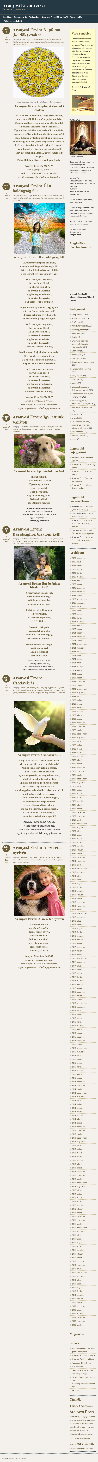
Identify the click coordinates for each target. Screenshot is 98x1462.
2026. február (77, 580)
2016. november (78, 995)
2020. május (77, 838)
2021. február (77, 805)
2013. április (77, 1156)
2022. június (77, 745)
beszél (25, 860)
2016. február (77, 1029)
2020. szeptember (79, 823)
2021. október (77, 775)
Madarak (75, 379)
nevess (26, 42)
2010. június (77, 1283)
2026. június (77, 565)
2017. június (77, 969)
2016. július (76, 1010)
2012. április (77, 1201)
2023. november (78, 681)
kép (36, 429)
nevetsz (20, 198)
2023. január (77, 718)
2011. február (77, 1253)
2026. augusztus (78, 558)
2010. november (78, 1265)
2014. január (77, 1122)
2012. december (78, 1171)
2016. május (77, 1018)
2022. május (77, 748)
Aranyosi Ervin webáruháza (83, 1355)
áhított (35, 195)
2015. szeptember (79, 1048)
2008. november (78, 1321)
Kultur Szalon (77, 1366)
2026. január (77, 584)
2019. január (77, 898)
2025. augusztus (78, 602)
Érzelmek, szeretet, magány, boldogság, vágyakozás (38, 687)
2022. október (77, 730)
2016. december (78, 991)
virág (71, 1449)
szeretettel (83, 1435)
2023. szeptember (79, 689)
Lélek (76, 1426)
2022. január (77, 763)
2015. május (77, 1063)
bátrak (43, 39)
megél (15, 198)
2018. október (77, 909)
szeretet (24, 692)
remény (76, 1430)
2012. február (77, 1208)
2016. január (77, 1033)
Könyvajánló (77, 375)
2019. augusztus (78, 872)
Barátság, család (79, 329)
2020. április (77, 842)
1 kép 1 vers (24, 427)
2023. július (76, 696)
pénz (92, 1427)
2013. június (77, 1149)
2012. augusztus (78, 1186)
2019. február (77, 894)
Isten (78, 1423)
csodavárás (36, 690)
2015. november (78, 1040)
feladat (48, 39)
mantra (22, 39)
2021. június (77, 789)
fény (84, 1420)
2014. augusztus (78, 1096)
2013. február (77, 1164)
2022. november (78, 726)
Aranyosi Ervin (35, 39)
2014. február (77, 1119)
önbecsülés (39, 42)
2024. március (78, 666)
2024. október (77, 640)
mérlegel (42, 429)
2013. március (78, 1160)
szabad (82, 1430)
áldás (45, 427)
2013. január (77, 1167)
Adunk (59, 857)
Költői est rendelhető (13, 20)
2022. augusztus (78, 737)
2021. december (78, 767)
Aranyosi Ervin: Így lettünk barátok (38, 419)
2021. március (78, 801)
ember (73, 1420)
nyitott (32, 42)
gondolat (92, 1420)
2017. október (77, 954)
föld (88, 1420)
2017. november (78, 950)
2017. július (76, 965)
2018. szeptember (79, 913)
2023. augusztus (78, 692)
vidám (86, 1444)
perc (19, 692)
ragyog (54, 541)
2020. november (78, 816)
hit (70, 1424)
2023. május (77, 703)
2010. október (77, 1268)
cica (88, 1417)
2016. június (77, 1014)
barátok (15, 429)
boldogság (27, 690)
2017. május (77, 973)
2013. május (77, 1152)
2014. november (78, 1085)
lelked (90, 1423)
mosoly (83, 1426)
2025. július (76, 606)
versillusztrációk (78, 435)
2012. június (77, 1194)
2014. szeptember (79, 1092)
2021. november (78, 771)
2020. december (78, 812)
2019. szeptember (79, 868)
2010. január (77, 1302)
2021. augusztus (78, 782)
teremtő (87, 1439)
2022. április (77, 752)
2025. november (78, 591)
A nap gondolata (78, 318)
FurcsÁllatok (77, 358)
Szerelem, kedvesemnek (82, 407)
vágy (56, 198)
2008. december (78, 1317)
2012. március (78, 1205)
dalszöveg (23, 195)
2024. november (78, 636)
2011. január (77, 1257)
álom (39, 195)
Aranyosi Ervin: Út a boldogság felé (32, 188)
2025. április (77, 617)
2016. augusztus (78, 1006)
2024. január (77, 673)
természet (73, 1444)
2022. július (76, 741)
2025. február (77, 625)
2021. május (77, 793)
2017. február (77, 984)
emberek (79, 1420)
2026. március (78, 576)
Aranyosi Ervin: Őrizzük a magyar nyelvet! (82, 523)
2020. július (76, 831)
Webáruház (34, 17)
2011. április (77, 1246)
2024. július (76, 651)
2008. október (77, 1324)
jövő (86, 1424)
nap (88, 1426)
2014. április (77, 1111)
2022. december (78, 722)
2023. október (77, 685)
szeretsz (31, 198)
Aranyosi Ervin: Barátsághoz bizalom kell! (36, 531)
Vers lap (75, 1390)
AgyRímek (76, 322)
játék (82, 1424)
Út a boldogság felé (47, 198)
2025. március (78, 621)
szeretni (90, 1435)
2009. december (78, 1306)
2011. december (78, 1216)
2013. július (76, 1145)
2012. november (78, 1175)
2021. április (77, 797)
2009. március (78, 1313)
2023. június (77, 700)
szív (14, 544)
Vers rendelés (77, 431)
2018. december (78, 902)
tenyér (38, 692)
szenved (61, 541)
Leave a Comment (19, 44)
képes (58, 690)
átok (60, 427)
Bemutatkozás (20, 17)
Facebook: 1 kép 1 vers (81, 1363)
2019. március (78, 890)
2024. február (77, 670)
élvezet (52, 690)
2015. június (77, 1059)
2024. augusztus (78, 647)
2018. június (77, 924)
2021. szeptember (79, 778)
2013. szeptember (79, 1137)
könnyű (47, 860)
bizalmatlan (26, 541)
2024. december (78, 632)
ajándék (90, 1407)
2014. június (77, 1104)
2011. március (78, 1250)
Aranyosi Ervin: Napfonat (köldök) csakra (36, 32)
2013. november (78, 1130)
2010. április (77, 1291)
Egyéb (74, 337)
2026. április (77, 573)
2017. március (78, 980)
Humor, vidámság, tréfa (81, 368)
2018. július (76, 920)
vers (58, 42)
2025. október (77, 595)
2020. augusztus (78, 827)
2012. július (76, 1190)
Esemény (76, 350)
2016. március (78, 1025)
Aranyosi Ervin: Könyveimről (55, 17)
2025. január (77, 629)
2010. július (76, 1280)
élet (20, 429)
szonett (75, 418)
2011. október (77, 1223)
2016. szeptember (79, 1003)
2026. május (77, 569)
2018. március (78, 935)
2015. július (76, 1055)
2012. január (77, 1212)
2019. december (78, 857)
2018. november (78, 906)
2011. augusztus (78, 1231)
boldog (33, 541)
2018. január (77, 943)
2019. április (77, 887)
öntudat (53, 42)
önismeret (46, 42)
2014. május (77, 1107)
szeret (88, 1430)
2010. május (77, 1287)
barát (71, 1417)
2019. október (77, 864)
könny (38, 541)
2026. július (76, 561)
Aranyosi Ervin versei (23, 5)
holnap (74, 1424)
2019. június (77, 879)
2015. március (78, 1070)
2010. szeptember (79, 1272)
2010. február (77, 1298)
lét (53, 39)
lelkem (72, 1427)
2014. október (77, 1089)
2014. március (78, 1115)
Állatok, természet (79, 325)
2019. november (78, 861)
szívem (82, 1438)
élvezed (46, 690)
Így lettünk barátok (28, 429)
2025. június (77, 610)
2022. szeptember (79, 733)
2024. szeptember (79, 644)
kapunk (41, 860)
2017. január (77, 988)
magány (44, 541)
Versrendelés (76, 17)
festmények (77, 354)
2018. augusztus (78, 917)
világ (62, 42)
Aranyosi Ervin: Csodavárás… (27, 680)
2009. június (77, 1309)
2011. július (76, 1235)
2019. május (77, 883)
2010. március (78, 1295)
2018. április (77, 932)
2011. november (78, 1220)
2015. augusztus (78, 1051)
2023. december (78, 677)
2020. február (77, 849)
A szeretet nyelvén (49, 857)
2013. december (78, 1126)
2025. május (77, 614)
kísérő (63, 690)
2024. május (77, 659)
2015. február (77, 1074)
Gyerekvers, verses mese (83, 362)
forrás (36, 860)
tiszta (61, 860)
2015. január (77, 1078)
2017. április (77, 977)
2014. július (76, 1100)
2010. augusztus (78, 1276)
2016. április (77, 1021)
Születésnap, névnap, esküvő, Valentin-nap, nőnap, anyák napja (81, 424)
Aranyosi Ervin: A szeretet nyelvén (37, 850)
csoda (92, 1416)
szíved (37, 198)
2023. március (78, 711)
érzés (60, 195)
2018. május (77, 928)
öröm (92, 1448)
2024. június (77, 655)
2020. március (78, 846)
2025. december (78, 588)
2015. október (77, 1044)
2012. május (77, 1197)
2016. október (77, 999)
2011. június (77, 1238)
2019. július (76, 876)
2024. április (77, 662)
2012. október (77, 1179)
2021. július (76, 786)
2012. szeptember (79, 1182)
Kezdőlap (7, 17)
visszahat (52, 692)
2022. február (77, 760)
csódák (55, 195)
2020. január (77, 853)
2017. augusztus (78, 962)
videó (74, 439)
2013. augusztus (78, 1141)
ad (63, 687)
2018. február (77, 939)
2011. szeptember (79, 1227)
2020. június (77, 834)
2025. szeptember (79, 599)
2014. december (78, 1081)
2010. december (78, 1261)
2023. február (77, 715)
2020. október (77, 819)
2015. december (78, 1036)
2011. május (77, 1242)
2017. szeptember (79, 958)
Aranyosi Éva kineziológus (83, 1359)
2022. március (78, 756)
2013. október (77, 1134)
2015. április (77, 1066)
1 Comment (61, 692)
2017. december (78, 947)
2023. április (77, 707)
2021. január (77, 808)
